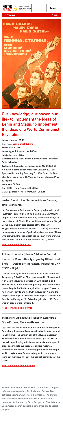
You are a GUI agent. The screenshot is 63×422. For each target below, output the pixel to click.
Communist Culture (23, 143)
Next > (55, 14)
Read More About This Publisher (18, 365)
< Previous (9, 14)
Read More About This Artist (16, 244)
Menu (53, 8)
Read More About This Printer (17, 307)
